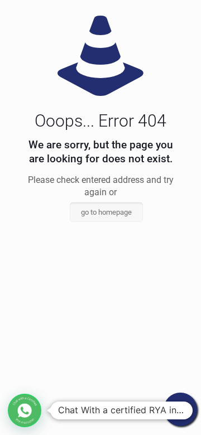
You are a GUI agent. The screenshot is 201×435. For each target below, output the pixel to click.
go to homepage (106, 212)
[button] (24, 410)
